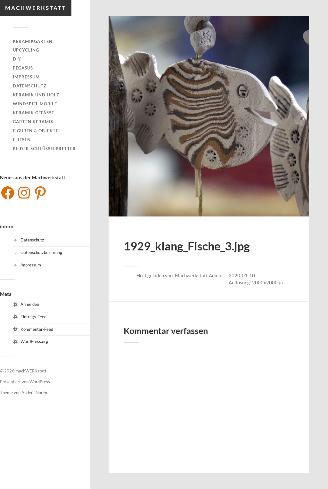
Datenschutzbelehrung (41, 252)
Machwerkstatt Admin (198, 275)
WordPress (39, 381)
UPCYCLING (26, 50)
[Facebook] (7, 192)
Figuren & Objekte (35, 130)
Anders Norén (34, 392)
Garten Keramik (33, 121)
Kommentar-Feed (36, 329)
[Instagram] (24, 192)
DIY (17, 58)
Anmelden (29, 304)
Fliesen (22, 139)
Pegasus (23, 67)
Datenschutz (29, 85)
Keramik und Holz (36, 94)
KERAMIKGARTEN (33, 41)
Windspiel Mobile (35, 103)
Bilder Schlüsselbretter (44, 148)
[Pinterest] (40, 192)
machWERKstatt (35, 7)
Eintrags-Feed (33, 316)
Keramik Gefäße (33, 112)
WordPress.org (34, 341)
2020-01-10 (242, 275)
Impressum (26, 76)
